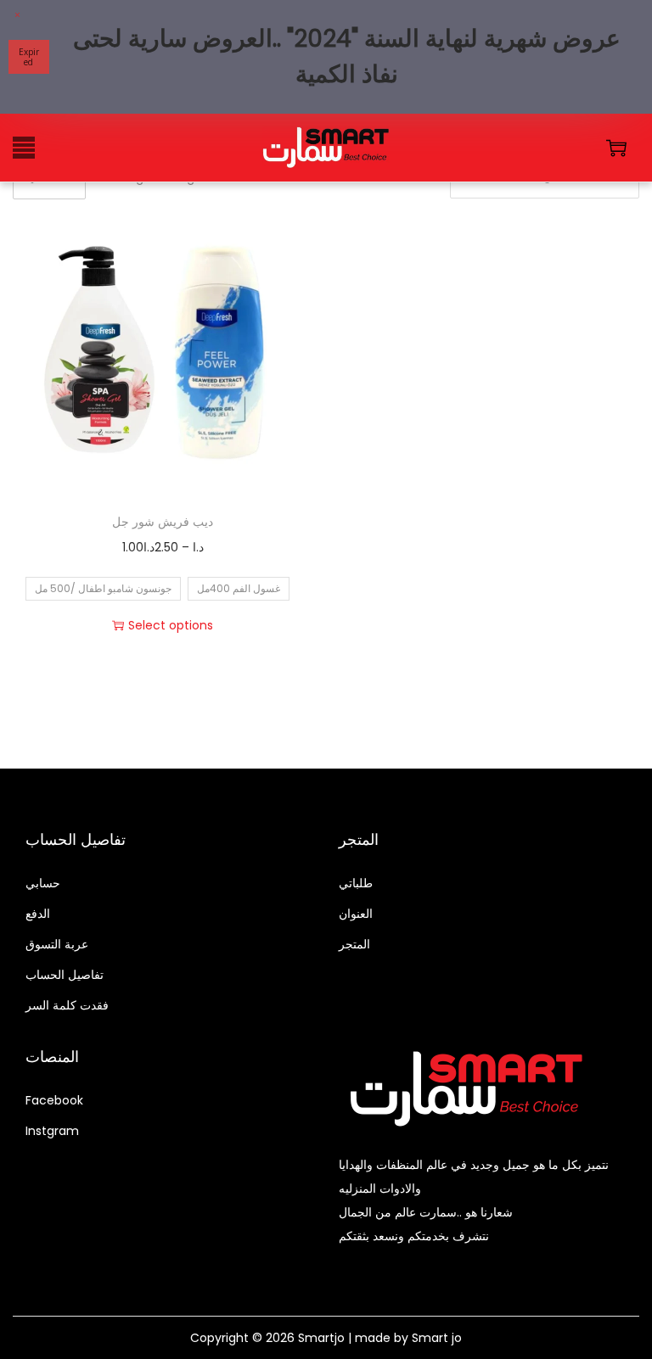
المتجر (354, 944)
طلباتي (356, 883)
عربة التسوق (56, 944)
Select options (170, 625)
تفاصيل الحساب (64, 974)
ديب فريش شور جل (162, 521)
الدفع (37, 913)
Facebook (54, 1100)
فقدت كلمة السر (67, 1005)
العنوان (356, 913)
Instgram (52, 1130)
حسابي (42, 883)
